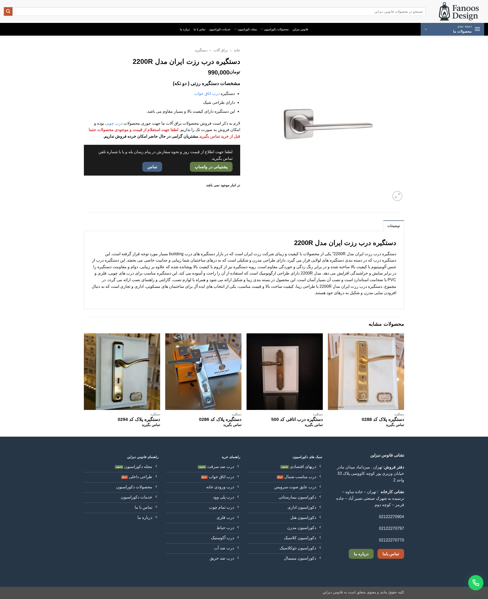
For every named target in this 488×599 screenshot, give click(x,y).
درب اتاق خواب (207, 93)
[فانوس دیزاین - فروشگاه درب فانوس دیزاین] (458, 11)
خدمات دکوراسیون (220, 29)
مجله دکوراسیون (247, 29)
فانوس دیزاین (300, 29)
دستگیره (201, 50)
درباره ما (185, 29)
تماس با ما (199, 29)
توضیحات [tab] (393, 226)
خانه (237, 50)
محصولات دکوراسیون (276, 29)
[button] (452, 29)
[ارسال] (8, 11)
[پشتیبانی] (475, 582)
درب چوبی (114, 123)
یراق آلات (221, 50)
